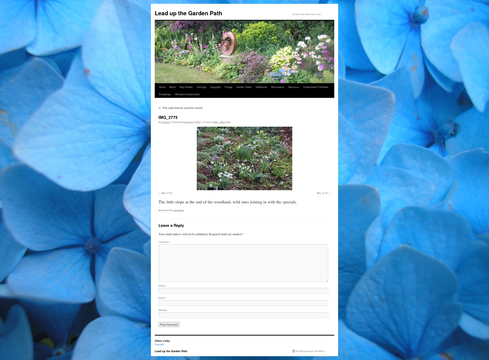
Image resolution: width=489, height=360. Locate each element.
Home (162, 87)
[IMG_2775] (244, 158)
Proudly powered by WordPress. (311, 351)
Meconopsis (277, 87)
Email (162, 297)
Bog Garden (186, 87)
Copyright (215, 87)
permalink (178, 210)
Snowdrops (165, 94)
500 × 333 (219, 122)
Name (162, 285)
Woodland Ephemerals (187, 94)
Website (163, 310)
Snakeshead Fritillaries (315, 87)
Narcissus (293, 87)
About (172, 87)
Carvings (201, 87)
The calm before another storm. (181, 108)
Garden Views (244, 87)
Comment (164, 241)
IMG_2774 (166, 193)
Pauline (166, 122)
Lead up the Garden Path (188, 13)
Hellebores (261, 87)
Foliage (228, 87)
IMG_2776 (322, 193)
